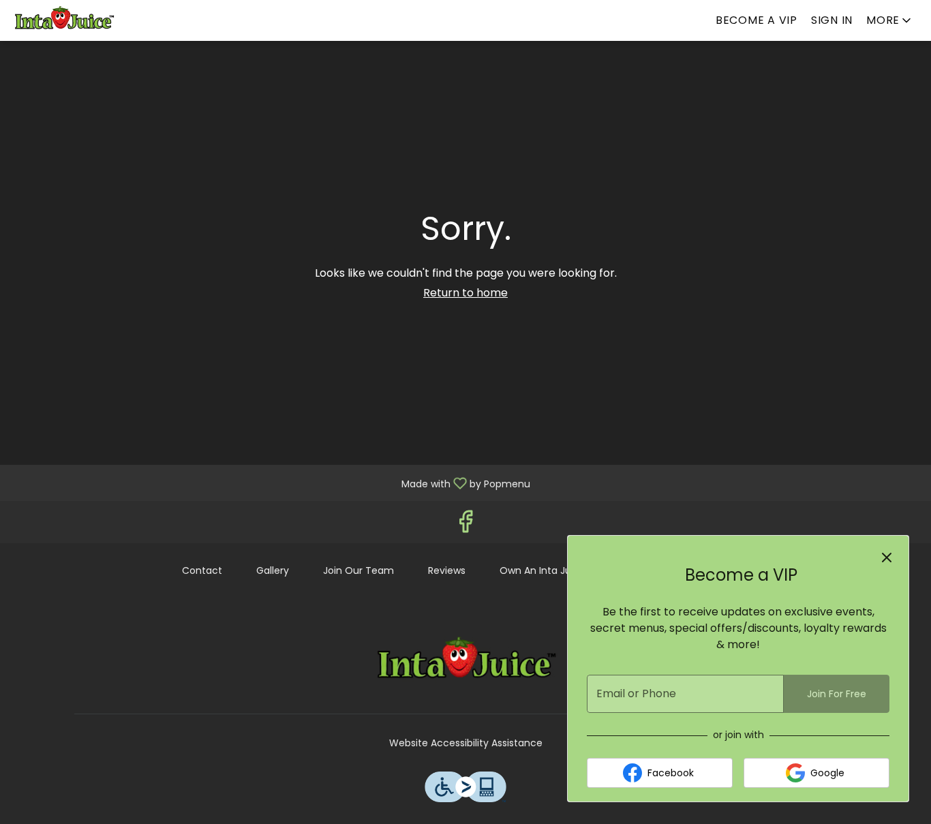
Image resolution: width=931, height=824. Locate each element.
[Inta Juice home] (72, 20)
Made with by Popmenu (270, 482)
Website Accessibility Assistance (466, 743)
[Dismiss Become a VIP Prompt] (886, 557)
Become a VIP (756, 20)
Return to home (465, 293)
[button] (889, 20)
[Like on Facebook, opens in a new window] (465, 525)
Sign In (832, 20)
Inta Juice (465, 662)
